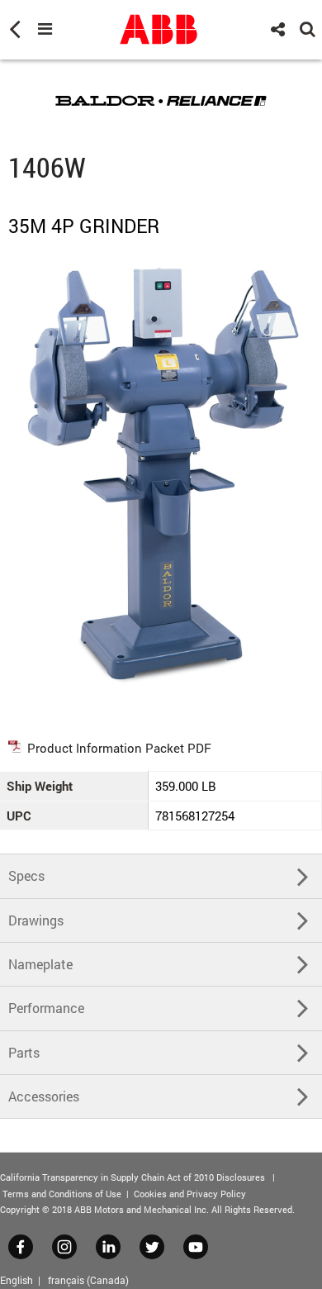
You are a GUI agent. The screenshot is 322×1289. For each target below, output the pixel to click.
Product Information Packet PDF (119, 748)
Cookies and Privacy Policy (190, 1193)
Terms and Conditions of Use (61, 1193)
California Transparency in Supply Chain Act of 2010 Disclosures (132, 1177)
